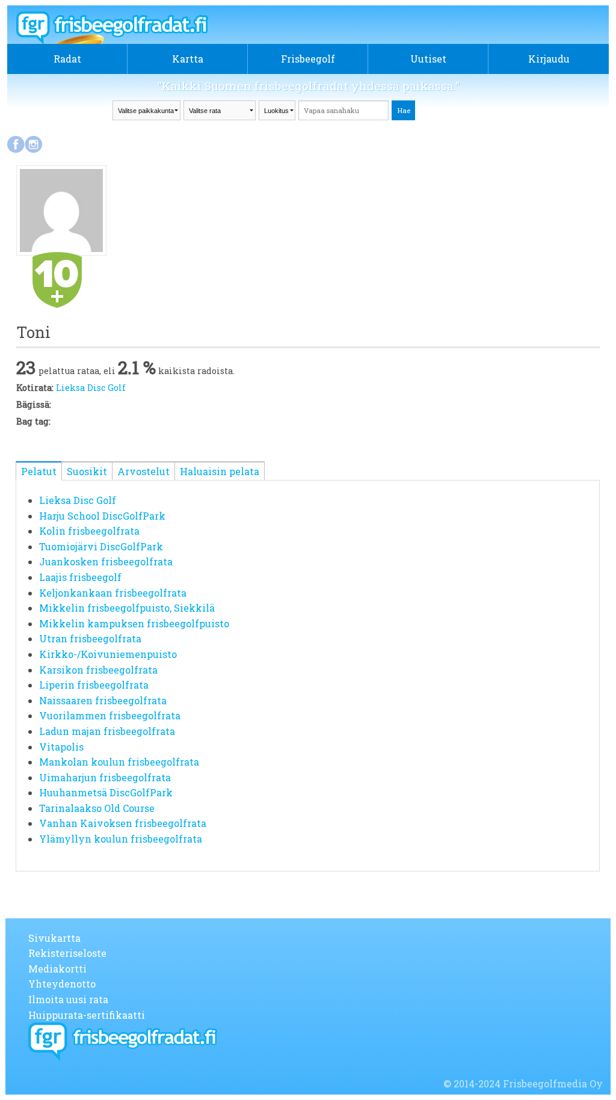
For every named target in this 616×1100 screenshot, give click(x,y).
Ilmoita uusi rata (68, 999)
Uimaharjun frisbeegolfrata (105, 777)
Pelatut (39, 471)
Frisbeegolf (308, 58)
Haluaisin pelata (219, 471)
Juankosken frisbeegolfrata (106, 561)
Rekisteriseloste (67, 953)
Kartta (187, 58)
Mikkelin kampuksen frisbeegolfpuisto (134, 623)
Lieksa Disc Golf (91, 387)
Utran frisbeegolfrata (90, 638)
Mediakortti (57, 968)
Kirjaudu (549, 58)
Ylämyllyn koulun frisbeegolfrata (120, 838)
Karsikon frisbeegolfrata (98, 669)
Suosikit (87, 471)
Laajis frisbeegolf (80, 577)
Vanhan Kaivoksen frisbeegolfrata (122, 823)
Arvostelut (143, 471)
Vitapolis (61, 746)
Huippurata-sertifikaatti (86, 1015)
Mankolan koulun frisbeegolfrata (119, 761)
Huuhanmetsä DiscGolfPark (106, 792)
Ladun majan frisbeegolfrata (107, 731)
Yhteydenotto (62, 983)
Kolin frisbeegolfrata (89, 530)
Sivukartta (54, 938)
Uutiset (428, 58)
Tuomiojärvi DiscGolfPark (101, 546)
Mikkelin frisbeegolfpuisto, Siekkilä (127, 607)
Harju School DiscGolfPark (102, 515)
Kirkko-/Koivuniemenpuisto (108, 654)
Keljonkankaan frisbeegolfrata (112, 592)
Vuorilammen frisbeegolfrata (109, 715)
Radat (67, 58)
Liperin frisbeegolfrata (94, 684)
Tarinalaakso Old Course (97, 808)
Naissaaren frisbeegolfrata (103, 700)
